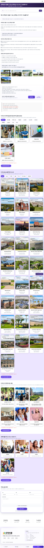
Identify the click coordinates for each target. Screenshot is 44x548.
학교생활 (8, 119)
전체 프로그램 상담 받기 (6, 480)
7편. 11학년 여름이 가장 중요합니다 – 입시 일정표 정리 (10, 108)
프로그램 (35, 119)
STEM (11, 176)
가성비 (7, 176)
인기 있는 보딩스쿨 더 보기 (6, 376)
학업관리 (19, 119)
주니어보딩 (24, 176)
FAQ (17, 122)
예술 (15, 176)
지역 (13, 122)
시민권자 (8, 122)
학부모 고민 (14, 119)
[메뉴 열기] (42, 1)
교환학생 (3, 122)
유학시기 (3, 119)
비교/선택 (30, 119)
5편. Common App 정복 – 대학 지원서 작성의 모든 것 (10, 105)
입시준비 (25, 119)
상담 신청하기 (22, 508)
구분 (2, 492)
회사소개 (4, 542)
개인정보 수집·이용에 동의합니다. (22, 505)
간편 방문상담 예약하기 (6, 165)
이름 (16, 492)
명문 (2, 176)
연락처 (30, 492)
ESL (19, 176)
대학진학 (29, 176)
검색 (40, 10)
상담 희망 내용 (4, 496)
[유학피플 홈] (3, 1)
